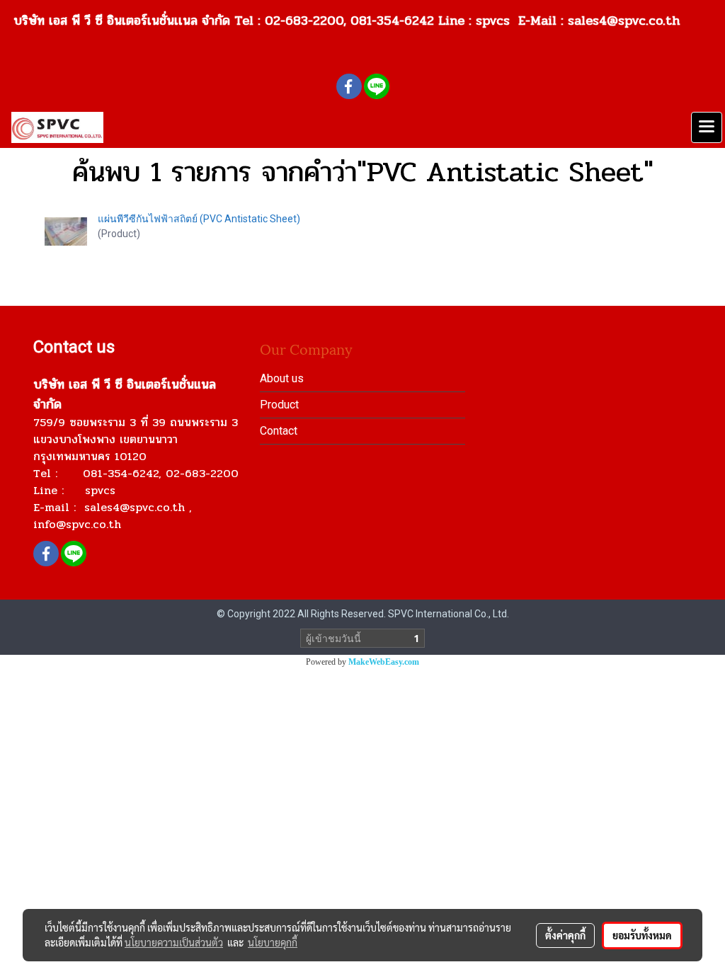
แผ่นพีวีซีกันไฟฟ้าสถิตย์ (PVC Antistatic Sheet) (199, 218)
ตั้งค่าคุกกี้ (565, 935)
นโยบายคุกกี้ (272, 942)
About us (282, 378)
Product (279, 404)
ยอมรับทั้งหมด (642, 935)
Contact (278, 430)
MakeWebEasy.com (383, 662)
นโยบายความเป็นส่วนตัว (174, 942)
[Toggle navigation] (706, 127)
